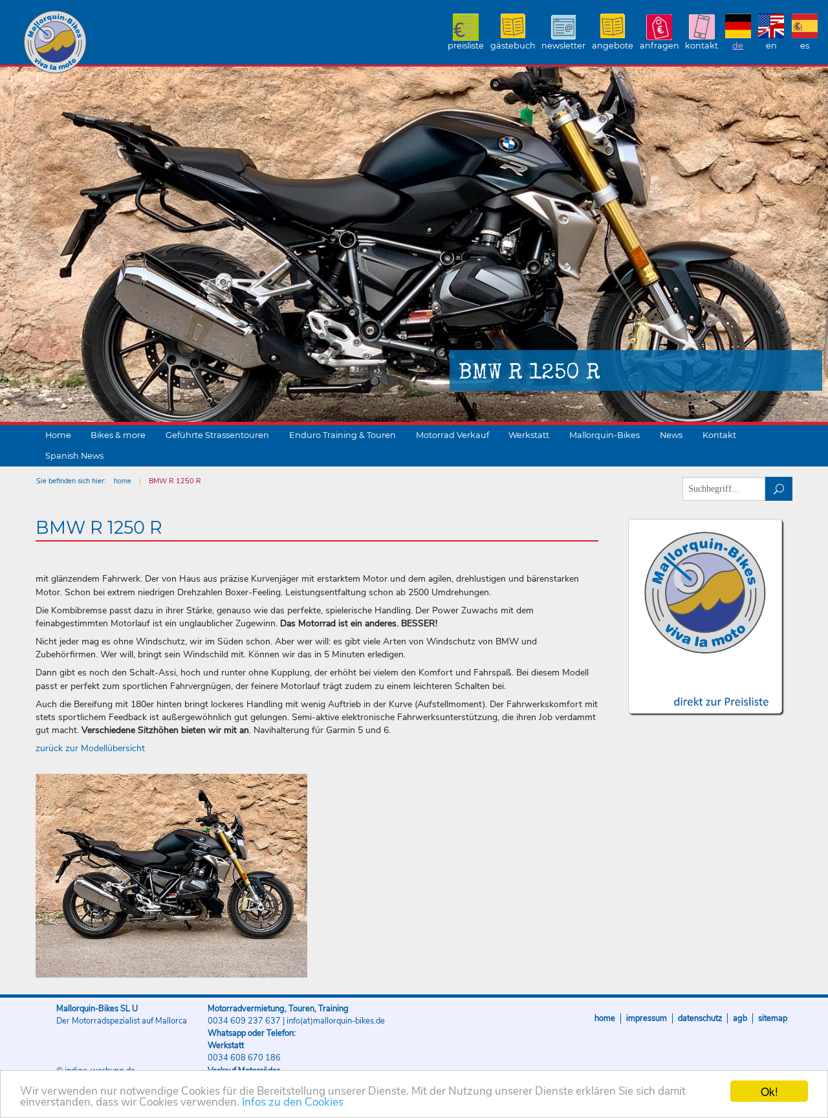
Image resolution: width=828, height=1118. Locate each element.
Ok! (769, 1091)
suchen (779, 489)
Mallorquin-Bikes (131, 42)
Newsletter (563, 45)
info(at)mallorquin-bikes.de (336, 1021)
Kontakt (701, 45)
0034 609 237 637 (244, 1021)
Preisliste (466, 45)
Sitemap (772, 1018)
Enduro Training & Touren (342, 435)
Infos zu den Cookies (292, 1102)
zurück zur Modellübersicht (90, 748)
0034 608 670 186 (244, 1058)
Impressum (646, 1018)
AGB (740, 1018)
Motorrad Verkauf (452, 435)
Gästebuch (513, 45)
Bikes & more (118, 435)
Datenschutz (700, 1018)
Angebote (612, 45)
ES (804, 45)
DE (737, 45)
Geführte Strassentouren (217, 435)
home (122, 481)
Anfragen (659, 45)
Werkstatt (528, 435)
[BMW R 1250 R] (171, 876)
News (671, 435)
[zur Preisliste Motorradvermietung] (705, 690)
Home (58, 435)
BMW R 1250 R (175, 481)
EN (771, 45)
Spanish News (74, 456)
